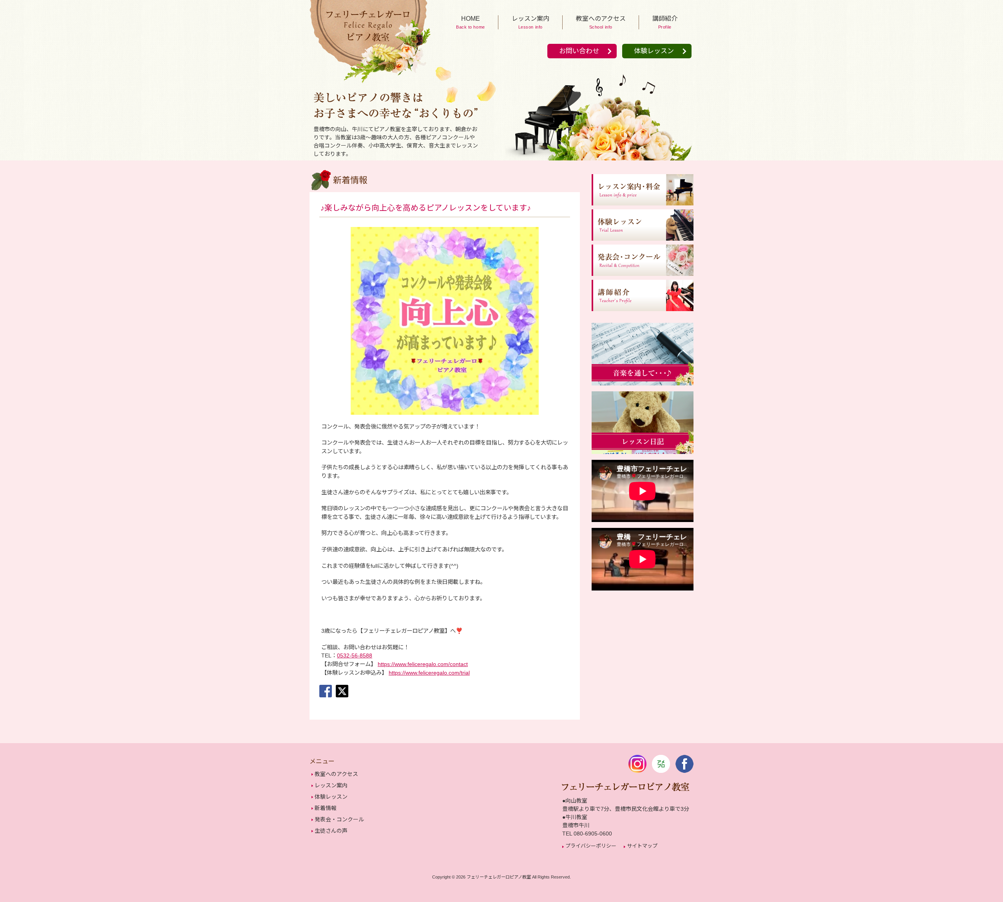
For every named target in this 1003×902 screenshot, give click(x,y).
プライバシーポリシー (590, 846)
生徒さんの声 (331, 831)
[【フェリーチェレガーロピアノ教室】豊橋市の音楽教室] (368, 83)
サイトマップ (642, 846)
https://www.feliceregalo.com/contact (423, 664)
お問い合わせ (579, 51)
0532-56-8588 (354, 655)
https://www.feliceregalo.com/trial (429, 673)
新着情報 (326, 808)
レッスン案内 (331, 785)
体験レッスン (654, 51)
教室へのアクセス (336, 774)
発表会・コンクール (339, 819)
